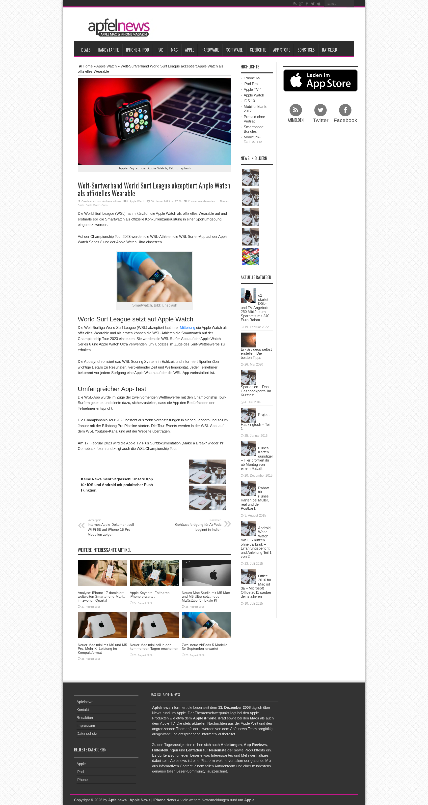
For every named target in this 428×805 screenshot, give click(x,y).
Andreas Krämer (111, 201)
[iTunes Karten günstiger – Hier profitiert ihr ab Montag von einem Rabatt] (248, 448)
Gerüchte (258, 50)
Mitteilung (187, 327)
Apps (104, 205)
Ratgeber (329, 50)
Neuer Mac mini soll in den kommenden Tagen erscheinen (154, 646)
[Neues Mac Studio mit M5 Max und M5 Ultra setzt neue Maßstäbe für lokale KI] (206, 572)
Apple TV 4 (253, 89)
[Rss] (295, 4)
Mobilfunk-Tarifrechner (253, 139)
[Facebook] (306, 4)
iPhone (82, 779)
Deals (85, 50)
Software (234, 50)
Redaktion (85, 717)
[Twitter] (312, 4)
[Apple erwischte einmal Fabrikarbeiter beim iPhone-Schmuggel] (250, 237)
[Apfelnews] (117, 28)
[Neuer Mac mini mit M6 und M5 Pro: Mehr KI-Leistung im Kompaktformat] (102, 624)
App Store (281, 50)
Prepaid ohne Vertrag (254, 119)
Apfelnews (85, 702)
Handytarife (108, 50)
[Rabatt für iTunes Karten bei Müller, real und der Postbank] (248, 488)
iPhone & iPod (137, 50)
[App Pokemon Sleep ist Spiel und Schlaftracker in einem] (250, 256)
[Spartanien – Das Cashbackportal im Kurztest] (248, 377)
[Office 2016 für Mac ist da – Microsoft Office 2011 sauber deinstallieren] (248, 576)
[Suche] (350, 3)
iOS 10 (249, 101)
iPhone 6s (252, 78)
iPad (160, 50)
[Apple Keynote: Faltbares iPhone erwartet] (154, 572)
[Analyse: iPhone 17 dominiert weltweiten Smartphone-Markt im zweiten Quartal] (102, 572)
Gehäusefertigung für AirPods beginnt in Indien (198, 525)
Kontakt (83, 710)
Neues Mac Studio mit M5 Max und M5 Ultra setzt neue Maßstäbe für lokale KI (206, 596)
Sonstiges (306, 50)
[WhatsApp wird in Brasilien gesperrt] (250, 197)
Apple (189, 50)
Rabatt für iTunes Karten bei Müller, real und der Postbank (255, 498)
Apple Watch (106, 66)
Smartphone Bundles (254, 129)
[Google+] (300, 4)
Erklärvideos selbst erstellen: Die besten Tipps (256, 353)
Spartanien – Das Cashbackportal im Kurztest (256, 391)
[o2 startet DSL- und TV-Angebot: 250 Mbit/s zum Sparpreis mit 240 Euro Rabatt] (248, 295)
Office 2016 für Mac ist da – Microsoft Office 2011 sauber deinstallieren (256, 586)
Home (88, 66)
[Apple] (318, 4)
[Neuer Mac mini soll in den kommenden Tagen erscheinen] (154, 624)
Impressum (86, 725)
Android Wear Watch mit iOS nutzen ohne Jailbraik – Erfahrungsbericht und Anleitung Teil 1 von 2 (256, 542)
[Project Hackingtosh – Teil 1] (248, 414)
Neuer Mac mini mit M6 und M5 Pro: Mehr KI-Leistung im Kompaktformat (102, 648)
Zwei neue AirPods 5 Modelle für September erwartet (204, 646)
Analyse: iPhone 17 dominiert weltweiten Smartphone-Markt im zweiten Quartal (101, 596)
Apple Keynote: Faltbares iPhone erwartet (149, 594)
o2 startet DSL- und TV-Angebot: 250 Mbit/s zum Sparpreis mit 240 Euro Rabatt (255, 307)
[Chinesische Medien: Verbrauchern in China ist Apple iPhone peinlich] (250, 177)
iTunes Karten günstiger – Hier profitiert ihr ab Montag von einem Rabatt (257, 458)
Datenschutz (87, 733)
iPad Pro (251, 84)
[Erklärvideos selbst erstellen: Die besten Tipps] (248, 339)
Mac (174, 50)
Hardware (210, 50)
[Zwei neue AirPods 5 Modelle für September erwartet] (206, 624)
